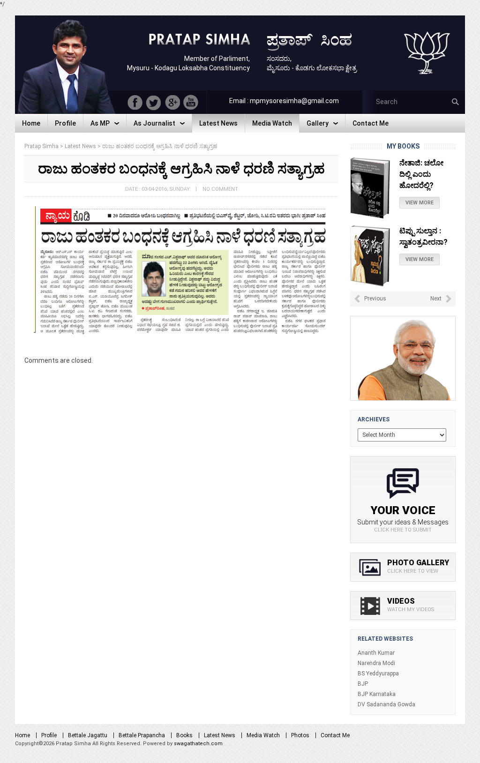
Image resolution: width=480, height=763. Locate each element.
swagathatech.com (198, 744)
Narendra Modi (376, 663)
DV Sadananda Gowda (386, 704)
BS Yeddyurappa (378, 673)
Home (22, 735)
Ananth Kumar (376, 653)
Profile (49, 735)
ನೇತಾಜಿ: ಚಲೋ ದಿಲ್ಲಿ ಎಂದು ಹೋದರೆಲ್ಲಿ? (421, 174)
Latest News (219, 735)
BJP (363, 684)
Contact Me (335, 735)
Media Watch (263, 735)
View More (419, 203)
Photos (300, 735)
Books (184, 735)
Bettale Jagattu (87, 735)
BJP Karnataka (377, 694)
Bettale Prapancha (142, 735)
